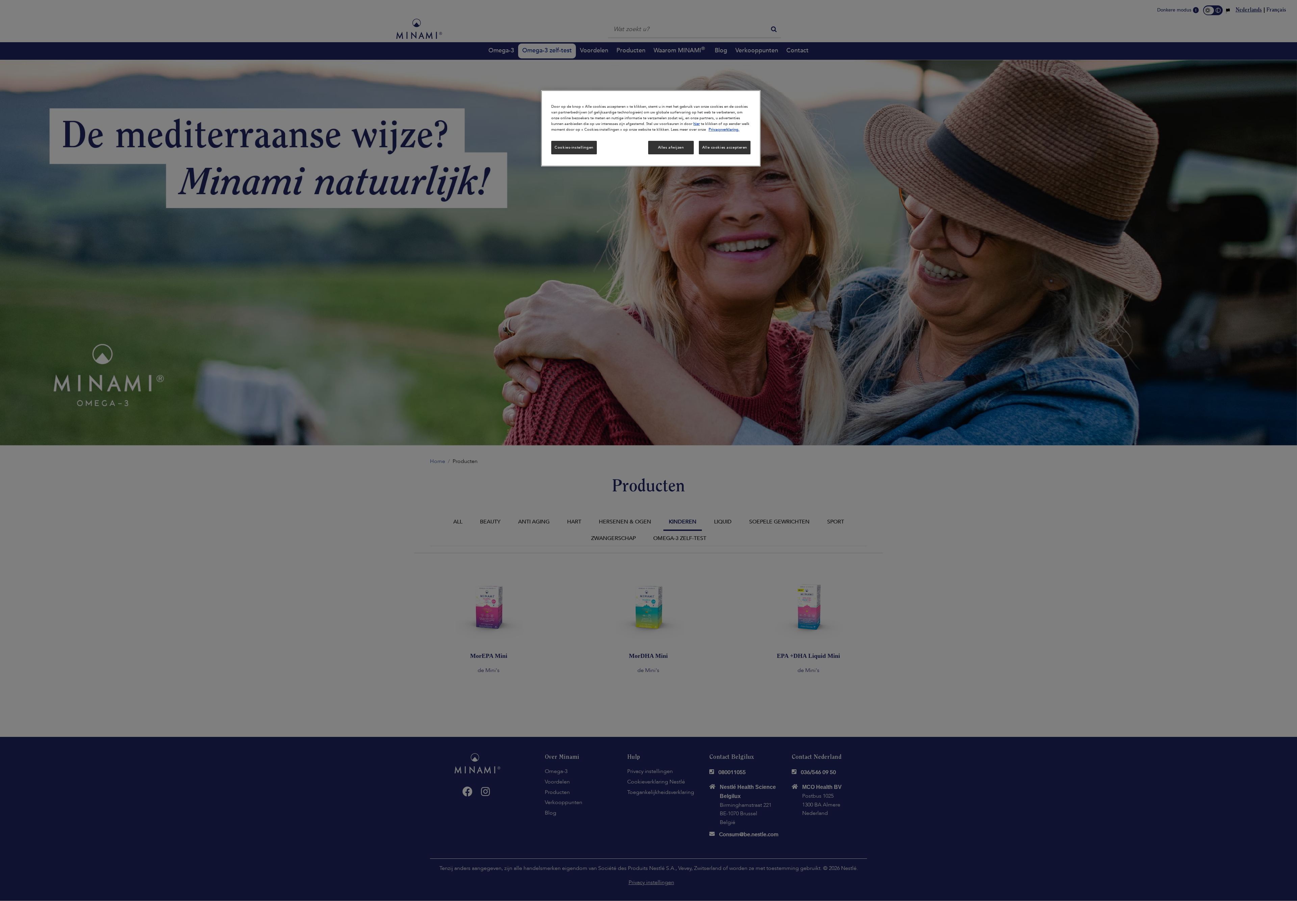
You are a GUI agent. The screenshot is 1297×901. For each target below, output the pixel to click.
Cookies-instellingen (574, 147)
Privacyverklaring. (724, 129)
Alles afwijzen (671, 147)
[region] (651, 128)
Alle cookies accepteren (724, 147)
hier (696, 123)
